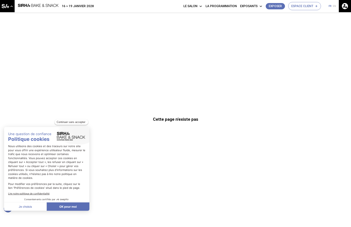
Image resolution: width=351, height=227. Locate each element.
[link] (7, 6)
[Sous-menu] (11, 6)
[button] (275, 6)
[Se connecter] (345, 6)
